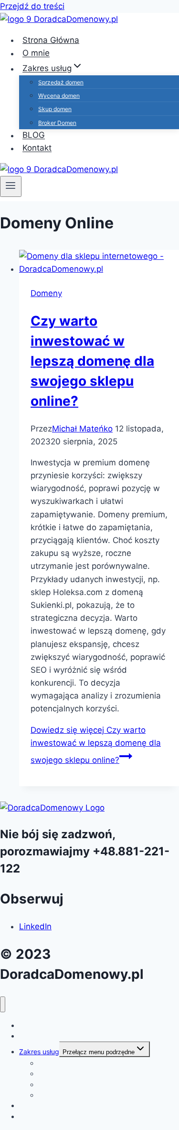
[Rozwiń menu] (10, 186)
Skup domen (55, 109)
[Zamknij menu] (2, 1004)
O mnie (30, 1036)
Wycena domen (59, 95)
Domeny (46, 293)
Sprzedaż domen (61, 82)
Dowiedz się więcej (96, 745)
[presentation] (99, 263)
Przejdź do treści (32, 6)
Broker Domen (57, 122)
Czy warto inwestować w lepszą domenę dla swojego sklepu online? (92, 361)
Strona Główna (41, 1025)
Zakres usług (39, 1052)
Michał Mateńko (82, 428)
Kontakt (37, 148)
